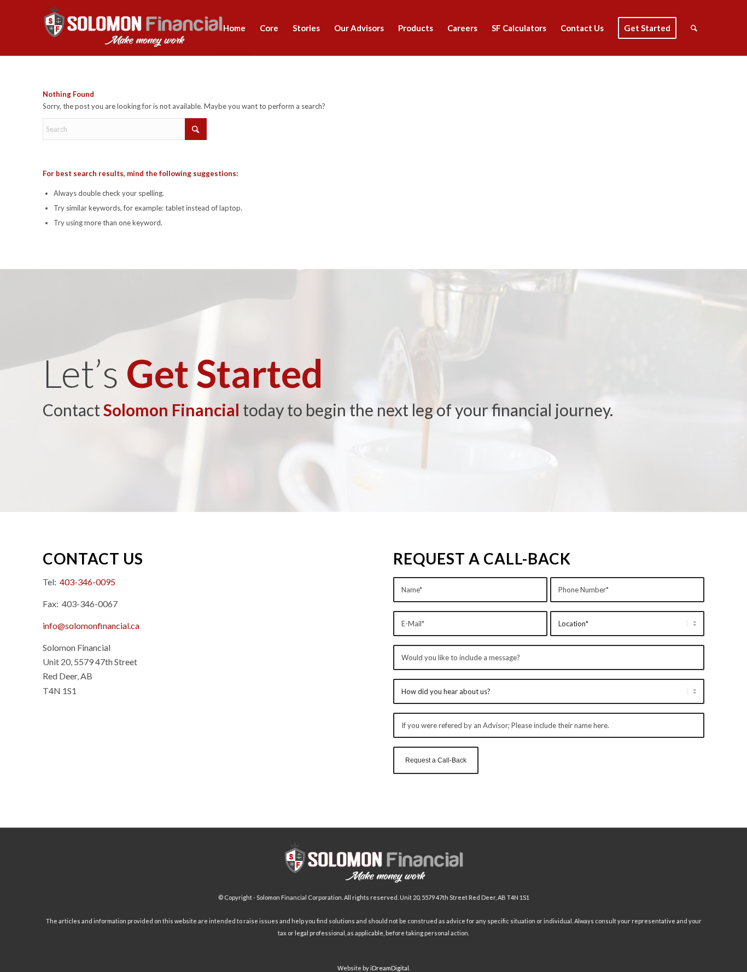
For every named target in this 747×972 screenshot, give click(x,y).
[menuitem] (234, 28)
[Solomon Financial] (133, 28)
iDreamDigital (389, 967)
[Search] (694, 28)
